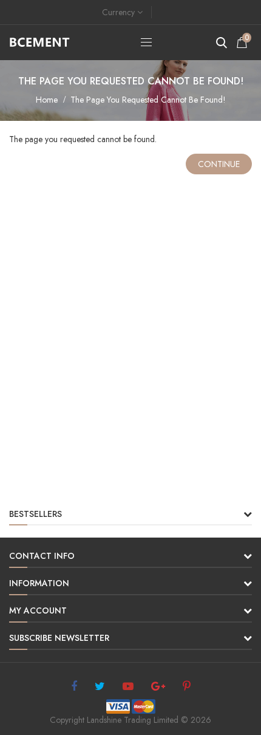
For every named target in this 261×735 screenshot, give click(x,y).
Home (47, 100)
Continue (219, 164)
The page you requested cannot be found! (148, 100)
